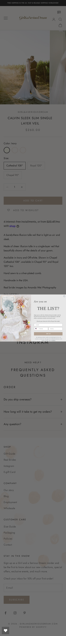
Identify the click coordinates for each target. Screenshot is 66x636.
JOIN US (48, 333)
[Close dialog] (64, 296)
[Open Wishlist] (5, 630)
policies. (54, 340)
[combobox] (36, 328)
